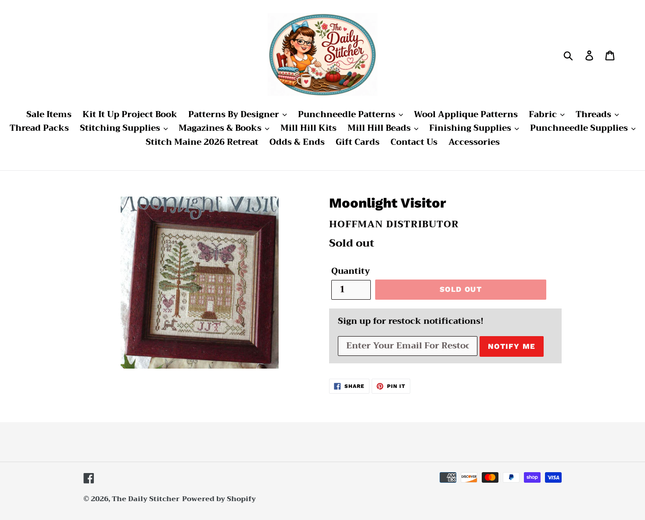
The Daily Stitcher (146, 499)
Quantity (350, 271)
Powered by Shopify (219, 499)
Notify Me (511, 346)
